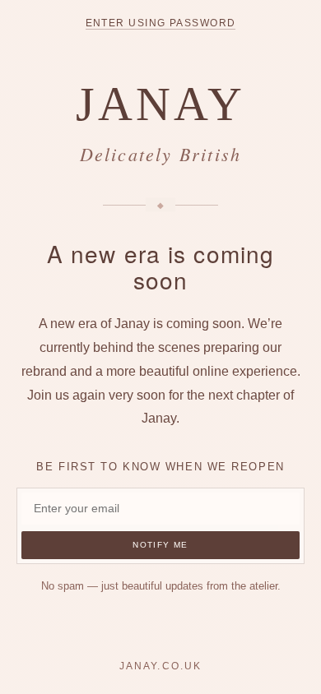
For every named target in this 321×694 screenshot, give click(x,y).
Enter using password (161, 23)
